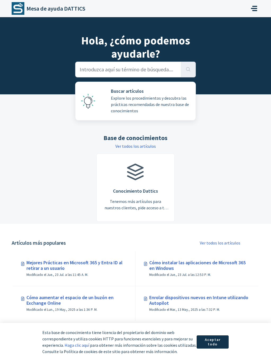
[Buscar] (188, 69)
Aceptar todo (213, 342)
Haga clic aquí (77, 345)
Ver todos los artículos (135, 146)
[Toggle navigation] (254, 8)
